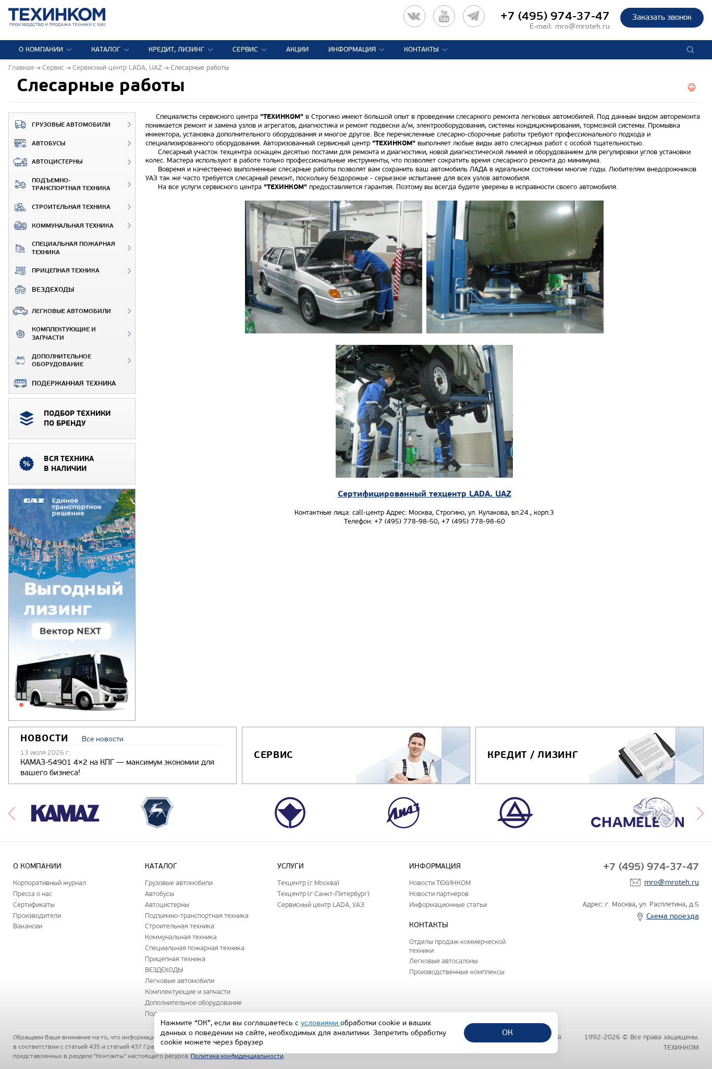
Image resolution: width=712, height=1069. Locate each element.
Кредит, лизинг (176, 49)
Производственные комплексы (457, 972)
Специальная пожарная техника (73, 248)
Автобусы (48, 143)
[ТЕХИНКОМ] (67, 17)
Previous (11, 812)
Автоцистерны (57, 162)
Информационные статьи (448, 905)
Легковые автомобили (71, 311)
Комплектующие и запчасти (64, 334)
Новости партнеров (439, 894)
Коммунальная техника (73, 226)
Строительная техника (71, 207)
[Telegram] (474, 16)
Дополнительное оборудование (61, 361)
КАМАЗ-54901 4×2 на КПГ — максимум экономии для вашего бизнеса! (117, 767)
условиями (320, 1022)
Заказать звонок (662, 17)
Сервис (245, 49)
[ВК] (414, 16)
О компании (41, 49)
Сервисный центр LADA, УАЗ (320, 905)
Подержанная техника (74, 383)
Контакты (421, 49)
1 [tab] (21, 705)
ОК (507, 1032)
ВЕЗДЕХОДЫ (53, 289)
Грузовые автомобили (71, 125)
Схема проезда (672, 916)
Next (700, 812)
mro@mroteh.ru (582, 26)
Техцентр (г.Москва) (308, 883)
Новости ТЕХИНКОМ (440, 883)
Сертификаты (34, 905)
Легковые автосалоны (443, 961)
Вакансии (27, 926)
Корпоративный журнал (49, 883)
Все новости (103, 739)
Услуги (290, 866)
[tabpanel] (72, 605)
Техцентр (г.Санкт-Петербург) (323, 894)
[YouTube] (444, 16)
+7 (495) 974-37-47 (555, 16)
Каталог (105, 49)
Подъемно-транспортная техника (71, 185)
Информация (352, 49)
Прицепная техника (66, 271)
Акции (297, 49)
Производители (37, 915)
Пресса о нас (32, 894)
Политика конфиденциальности (237, 1056)
